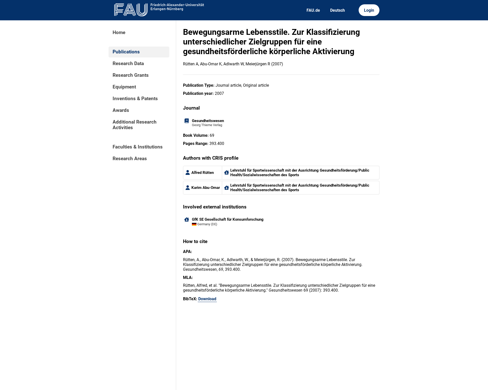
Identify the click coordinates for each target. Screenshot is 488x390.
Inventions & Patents (135, 98)
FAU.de (313, 10)
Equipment (124, 87)
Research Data (128, 63)
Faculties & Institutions (138, 147)
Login (369, 10)
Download (207, 298)
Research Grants (131, 75)
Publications (126, 52)
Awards (121, 110)
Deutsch (337, 10)
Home (119, 32)
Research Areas (130, 158)
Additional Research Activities (135, 124)
